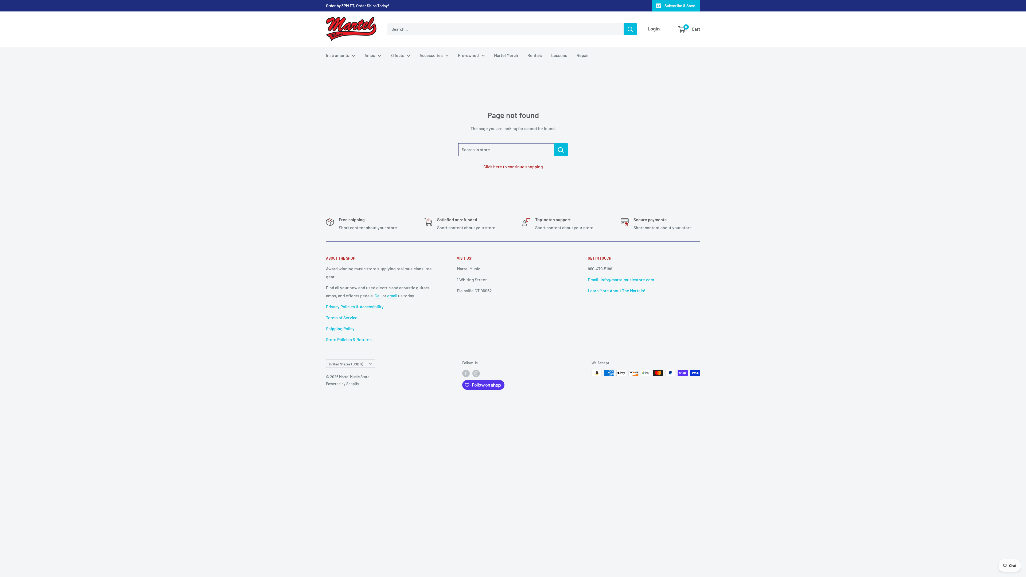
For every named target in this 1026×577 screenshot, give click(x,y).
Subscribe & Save (679, 5)
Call (378, 295)
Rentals (534, 55)
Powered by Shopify (342, 383)
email (392, 295)
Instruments (337, 55)
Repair (583, 55)
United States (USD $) (346, 364)
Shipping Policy (340, 328)
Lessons (559, 55)
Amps (369, 55)
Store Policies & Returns (349, 339)
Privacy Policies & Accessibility (355, 306)
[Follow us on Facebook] (466, 373)
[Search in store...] (561, 149)
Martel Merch (506, 55)
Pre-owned (468, 55)
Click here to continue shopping (513, 166)
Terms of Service (341, 317)
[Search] (630, 29)
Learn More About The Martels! (616, 290)
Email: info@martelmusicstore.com (621, 279)
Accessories (431, 55)
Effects (397, 55)
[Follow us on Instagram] (476, 373)
